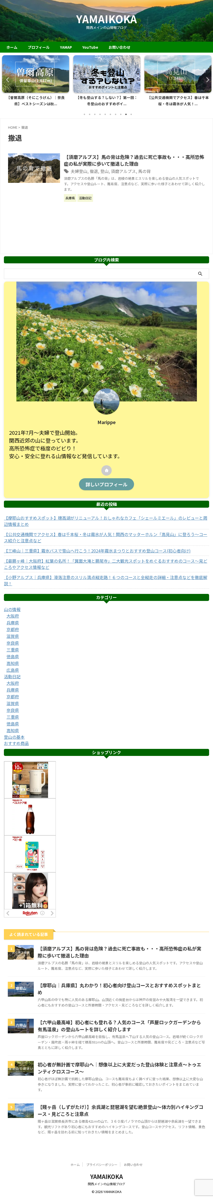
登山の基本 (14, 737)
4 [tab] (100, 114)
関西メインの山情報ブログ (106, 1184)
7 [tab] (115, 114)
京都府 (12, 629)
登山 (104, 171)
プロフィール (39, 47)
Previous (7, 79)
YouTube (90, 47)
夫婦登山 (79, 171)
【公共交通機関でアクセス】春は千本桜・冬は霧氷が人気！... (107, 100)
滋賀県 (12, 636)
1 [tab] (84, 114)
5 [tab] (105, 114)
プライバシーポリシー (101, 1164)
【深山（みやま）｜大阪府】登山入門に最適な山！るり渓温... (178, 100)
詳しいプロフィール (106, 484)
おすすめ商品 (16, 743)
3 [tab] (94, 114)
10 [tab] (131, 114)
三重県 (12, 650)
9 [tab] (126, 114)
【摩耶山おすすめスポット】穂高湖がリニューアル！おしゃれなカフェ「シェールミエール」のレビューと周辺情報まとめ (105, 521)
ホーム (11, 47)
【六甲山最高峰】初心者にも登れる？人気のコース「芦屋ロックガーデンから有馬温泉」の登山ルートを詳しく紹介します (119, 1026)
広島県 (12, 670)
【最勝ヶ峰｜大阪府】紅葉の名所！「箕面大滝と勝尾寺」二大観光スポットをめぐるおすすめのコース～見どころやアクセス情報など (105, 564)
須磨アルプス (123, 171)
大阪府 (12, 616)
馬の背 (144, 171)
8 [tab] (120, 114)
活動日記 (12, 676)
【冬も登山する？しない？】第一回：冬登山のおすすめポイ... (35, 100)
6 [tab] (110, 114)
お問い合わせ (119, 47)
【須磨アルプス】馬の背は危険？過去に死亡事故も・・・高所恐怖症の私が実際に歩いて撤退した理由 (134, 160)
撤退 (94, 171)
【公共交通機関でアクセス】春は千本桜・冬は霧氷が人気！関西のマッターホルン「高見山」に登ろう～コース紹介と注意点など (105, 537)
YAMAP (66, 47)
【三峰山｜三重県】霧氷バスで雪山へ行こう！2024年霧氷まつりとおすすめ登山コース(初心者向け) (97, 551)
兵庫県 (12, 622)
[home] (106, 470)
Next (206, 79)
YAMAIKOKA (106, 18)
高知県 (12, 663)
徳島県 (12, 656)
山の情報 (12, 609)
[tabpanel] (35, 82)
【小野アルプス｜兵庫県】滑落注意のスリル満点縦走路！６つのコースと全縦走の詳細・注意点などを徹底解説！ (105, 580)
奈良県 (12, 643)
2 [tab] (89, 114)
